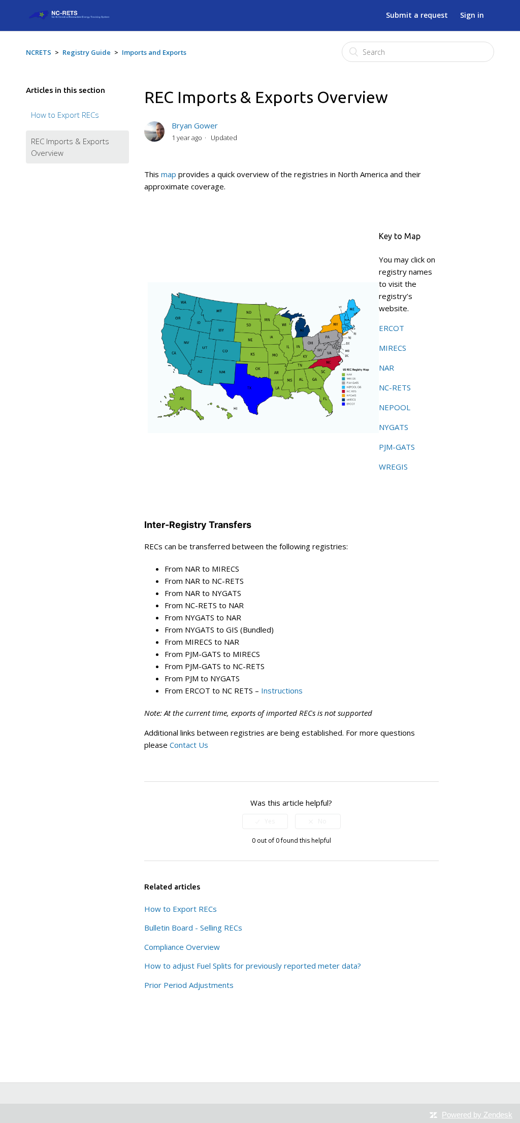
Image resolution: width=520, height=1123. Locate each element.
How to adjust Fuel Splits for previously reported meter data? (252, 966)
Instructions (282, 690)
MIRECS (392, 348)
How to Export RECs (65, 115)
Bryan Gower (195, 125)
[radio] (265, 821)
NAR (386, 367)
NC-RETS (395, 387)
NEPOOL (394, 407)
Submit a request (417, 15)
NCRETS (38, 52)
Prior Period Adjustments (189, 985)
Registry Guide (86, 52)
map (168, 174)
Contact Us (189, 745)
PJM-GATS (397, 447)
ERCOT (391, 328)
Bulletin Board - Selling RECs (193, 927)
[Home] (67, 17)
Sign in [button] (472, 15)
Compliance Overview (182, 947)
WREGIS (393, 466)
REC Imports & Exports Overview (70, 147)
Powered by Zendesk (477, 1114)
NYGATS (393, 427)
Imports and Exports (154, 52)
